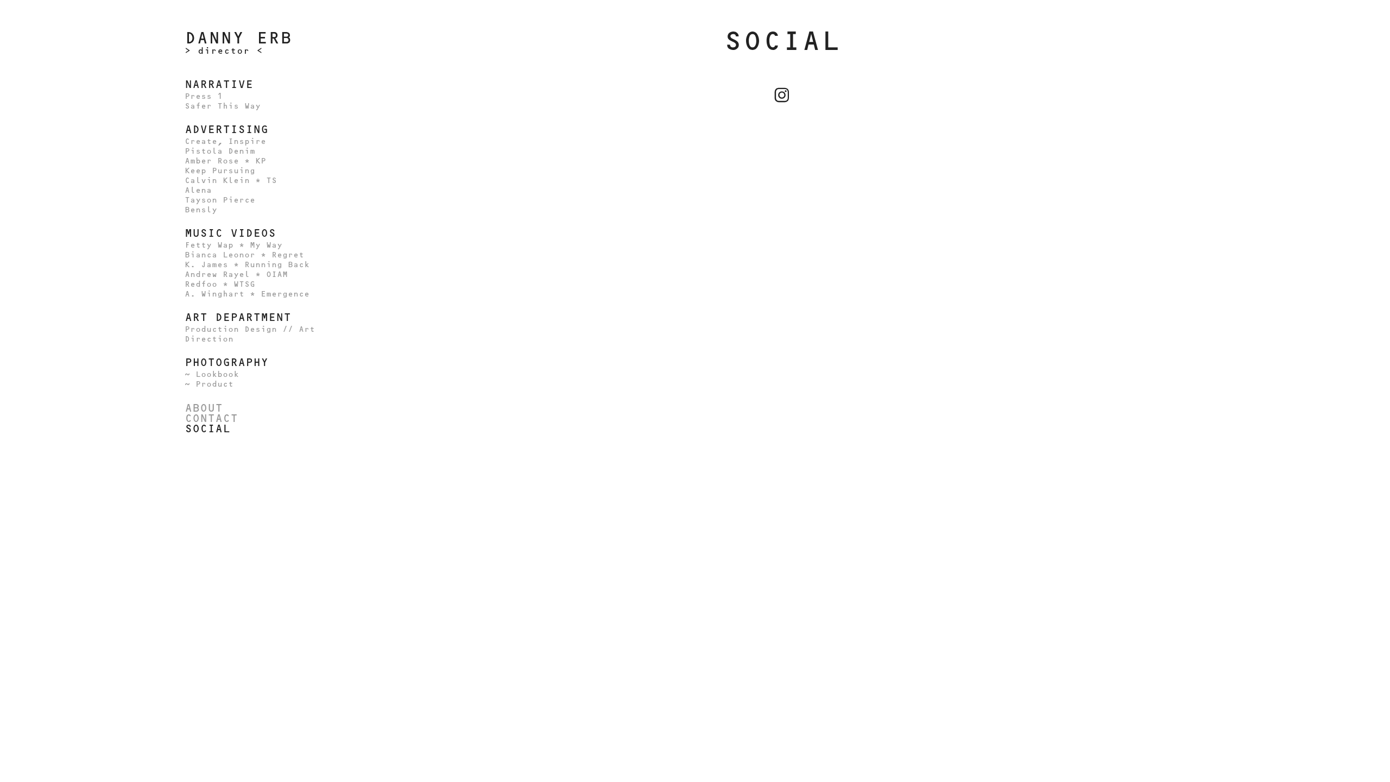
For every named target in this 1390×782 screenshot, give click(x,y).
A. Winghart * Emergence (247, 294)
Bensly (201, 210)
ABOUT (204, 408)
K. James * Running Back (247, 265)
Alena (198, 190)
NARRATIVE (219, 84)
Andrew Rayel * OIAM (236, 274)
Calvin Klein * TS (231, 180)
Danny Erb (238, 38)
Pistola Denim (220, 151)
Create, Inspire (225, 141)
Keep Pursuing (220, 171)
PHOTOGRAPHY (226, 362)
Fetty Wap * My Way (233, 245)
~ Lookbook (212, 374)
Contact (211, 418)
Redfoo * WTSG (220, 284)
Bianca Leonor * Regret (244, 255)
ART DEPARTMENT (238, 317)
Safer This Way (223, 106)
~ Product (209, 384)
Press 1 (204, 96)
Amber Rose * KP (225, 161)
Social (207, 428)
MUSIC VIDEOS (230, 233)
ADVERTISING (226, 129)
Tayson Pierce (220, 200)
